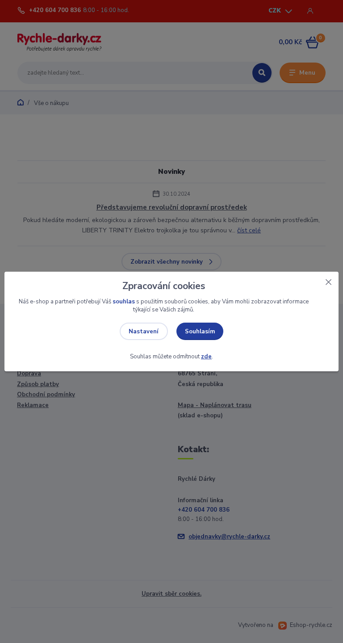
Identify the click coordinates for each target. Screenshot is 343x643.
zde (206, 357)
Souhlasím (200, 332)
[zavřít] (328, 280)
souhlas (124, 302)
